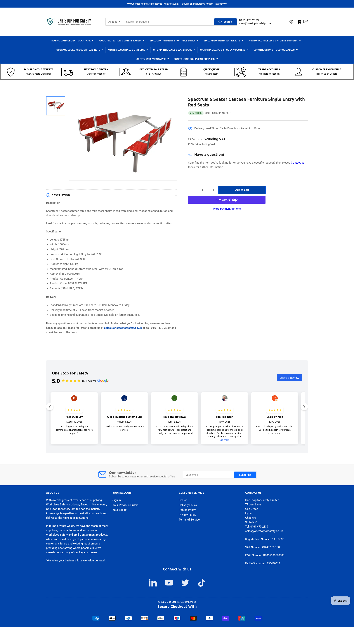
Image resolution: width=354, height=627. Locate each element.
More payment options (227, 208)
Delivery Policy (188, 505)
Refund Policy (187, 510)
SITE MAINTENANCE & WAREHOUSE (172, 49)
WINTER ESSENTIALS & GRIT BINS (126, 49)
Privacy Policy (187, 514)
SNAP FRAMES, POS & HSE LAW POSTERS (222, 49)
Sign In (116, 500)
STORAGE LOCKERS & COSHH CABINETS (78, 49)
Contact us (297, 162)
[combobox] (180, 22)
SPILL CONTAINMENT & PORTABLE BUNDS (173, 40)
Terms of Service (189, 519)
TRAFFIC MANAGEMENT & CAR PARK (71, 40)
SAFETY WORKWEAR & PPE (151, 59)
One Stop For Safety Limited (181, 601)
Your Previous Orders (125, 505)
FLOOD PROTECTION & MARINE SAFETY (120, 40)
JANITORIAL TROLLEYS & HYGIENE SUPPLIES (273, 40)
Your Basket (119, 510)
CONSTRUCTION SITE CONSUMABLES (274, 49)
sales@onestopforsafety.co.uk (255, 23)
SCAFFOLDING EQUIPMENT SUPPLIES (194, 59)
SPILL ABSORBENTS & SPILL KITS (222, 40)
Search (227, 21)
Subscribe (245, 475)
